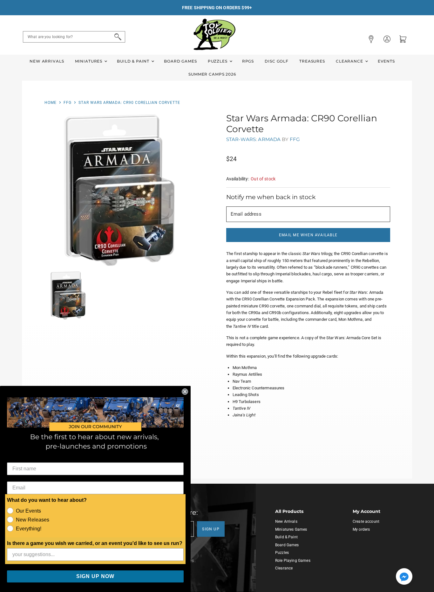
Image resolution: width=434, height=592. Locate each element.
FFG (67, 102)
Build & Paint (134, 61)
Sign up (211, 529)
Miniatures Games (291, 529)
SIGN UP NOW (95, 576)
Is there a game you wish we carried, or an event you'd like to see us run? (94, 543)
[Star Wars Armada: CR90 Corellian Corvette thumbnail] (68, 295)
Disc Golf (276, 61)
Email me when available (308, 235)
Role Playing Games (292, 560)
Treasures (312, 61)
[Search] (116, 37)
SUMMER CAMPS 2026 (212, 74)
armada (269, 139)
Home (50, 102)
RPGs (248, 61)
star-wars (241, 139)
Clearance (350, 61)
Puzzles (218, 61)
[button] (404, 577)
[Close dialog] (185, 391)
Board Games (180, 61)
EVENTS (386, 61)
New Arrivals (47, 61)
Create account (366, 521)
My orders (361, 529)
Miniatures (89, 61)
